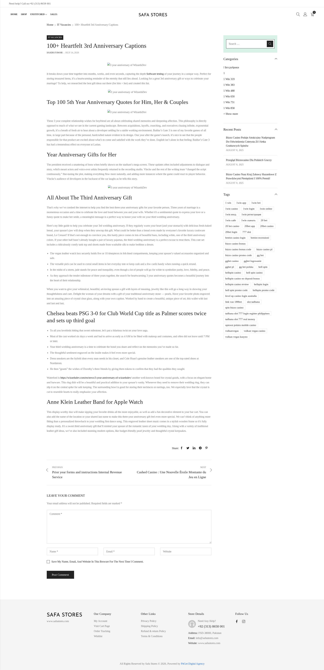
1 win (228, 202)
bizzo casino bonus (235, 243)
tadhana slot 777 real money (240, 319)
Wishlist (98, 636)
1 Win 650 (229, 96)
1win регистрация (251, 214)
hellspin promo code (263, 290)
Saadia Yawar (55, 52)
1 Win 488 (229, 90)
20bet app (250, 226)
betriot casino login (235, 237)
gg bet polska (246, 267)
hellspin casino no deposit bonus (242, 278)
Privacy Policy (148, 621)
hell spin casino (254, 272)
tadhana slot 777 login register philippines (247, 313)
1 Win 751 (229, 102)
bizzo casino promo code (238, 255)
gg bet (260, 255)
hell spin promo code (236, 290)
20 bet (264, 220)
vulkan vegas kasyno (236, 336)
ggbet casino (232, 261)
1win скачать (248, 220)
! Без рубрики (231, 67)
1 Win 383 (229, 84)
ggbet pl (229, 267)
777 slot (246, 232)
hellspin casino (233, 272)
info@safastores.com (207, 638)
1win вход (230, 214)
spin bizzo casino (234, 307)
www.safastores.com (209, 643)
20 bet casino (232, 226)
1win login (248, 208)
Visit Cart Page (102, 626)
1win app (241, 202)
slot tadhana (253, 301)
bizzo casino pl (264, 249)
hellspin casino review (237, 284)
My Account (100, 621)
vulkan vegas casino (254, 331)
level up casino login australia (241, 296)
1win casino (231, 208)
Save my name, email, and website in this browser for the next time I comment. (97, 561)
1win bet (256, 202)
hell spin (263, 267)
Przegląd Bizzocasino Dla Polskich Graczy (249, 160)
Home (50, 24)
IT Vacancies (64, 24)
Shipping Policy (149, 626)
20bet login (231, 232)
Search (270, 44)
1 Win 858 (229, 108)
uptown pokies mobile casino (240, 325)
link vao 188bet (233, 301)
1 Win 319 (229, 79)
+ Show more (230, 113)
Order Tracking (102, 631)
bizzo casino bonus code (238, 249)
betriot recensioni (260, 237)
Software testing (155, 73)
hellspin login (261, 284)
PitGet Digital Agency (193, 663)
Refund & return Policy (153, 631)
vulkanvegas (232, 331)
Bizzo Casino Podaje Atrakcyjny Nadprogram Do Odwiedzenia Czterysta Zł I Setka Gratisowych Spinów (250, 141)
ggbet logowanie (252, 261)
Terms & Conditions (152, 636)
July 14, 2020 (72, 52)
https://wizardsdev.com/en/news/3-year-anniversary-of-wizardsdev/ (95, 377)
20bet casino (267, 226)
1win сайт (230, 220)
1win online (266, 208)
